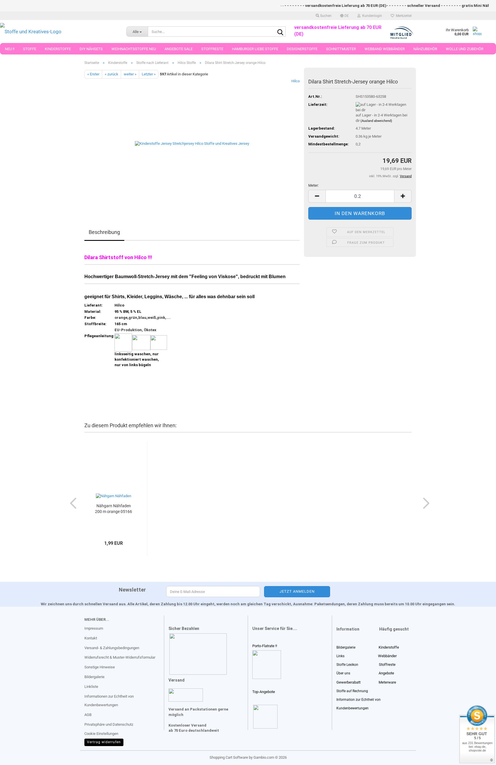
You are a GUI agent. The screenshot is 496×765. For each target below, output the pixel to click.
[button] (344, 15)
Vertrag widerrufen (104, 742)
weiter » (130, 74)
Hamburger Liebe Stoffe (255, 49)
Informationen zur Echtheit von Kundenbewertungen (109, 700)
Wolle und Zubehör (464, 49)
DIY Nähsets (91, 49)
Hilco (295, 81)
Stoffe (29, 49)
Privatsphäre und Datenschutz (108, 724)
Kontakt (90, 638)
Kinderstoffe (58, 49)
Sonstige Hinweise (99, 667)
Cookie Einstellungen (101, 733)
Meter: (313, 185)
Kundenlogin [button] (371, 16)
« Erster (93, 74)
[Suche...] (280, 32)
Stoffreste (212, 49)
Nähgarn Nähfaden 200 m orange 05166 (113, 509)
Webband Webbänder (385, 49)
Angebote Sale (178, 49)
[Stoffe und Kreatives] (59, 31)
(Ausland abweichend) (376, 121)
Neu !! (9, 49)
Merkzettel (403, 16)
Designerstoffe (302, 49)
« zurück (111, 74)
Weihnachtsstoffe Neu (133, 49)
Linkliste (91, 686)
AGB (88, 715)
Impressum (93, 628)
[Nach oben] (15, 756)
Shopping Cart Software (229, 757)
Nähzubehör (425, 49)
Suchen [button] (325, 16)
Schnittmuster (341, 49)
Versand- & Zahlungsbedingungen (111, 648)
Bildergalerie (94, 677)
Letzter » (149, 74)
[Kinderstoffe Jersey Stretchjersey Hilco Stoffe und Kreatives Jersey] (192, 143)
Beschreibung (104, 232)
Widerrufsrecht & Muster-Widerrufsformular (119, 657)
